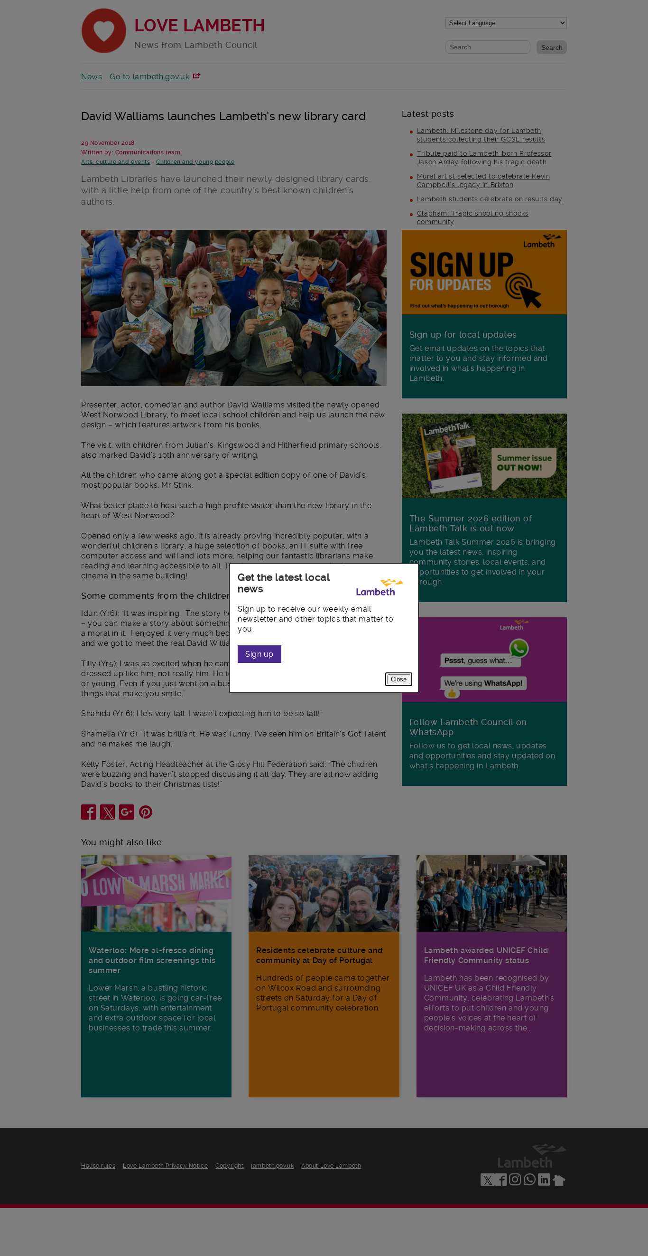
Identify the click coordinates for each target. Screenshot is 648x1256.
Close (399, 679)
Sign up (259, 654)
